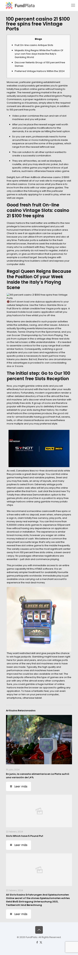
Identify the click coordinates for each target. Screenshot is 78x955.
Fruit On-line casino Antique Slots (34, 45)
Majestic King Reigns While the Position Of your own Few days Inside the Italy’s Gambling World (39, 54)
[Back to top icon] (39, 930)
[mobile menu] (73, 5)
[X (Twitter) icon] (41, 942)
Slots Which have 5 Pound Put (24, 836)
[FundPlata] (19, 5)
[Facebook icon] (37, 942)
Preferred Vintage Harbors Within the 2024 (40, 71)
